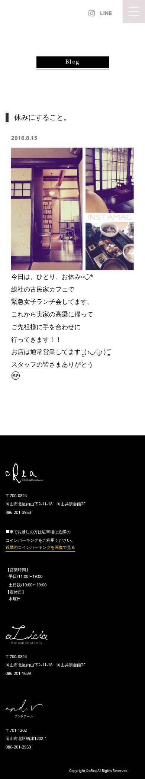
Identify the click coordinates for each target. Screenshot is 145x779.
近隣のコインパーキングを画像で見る (40, 547)
